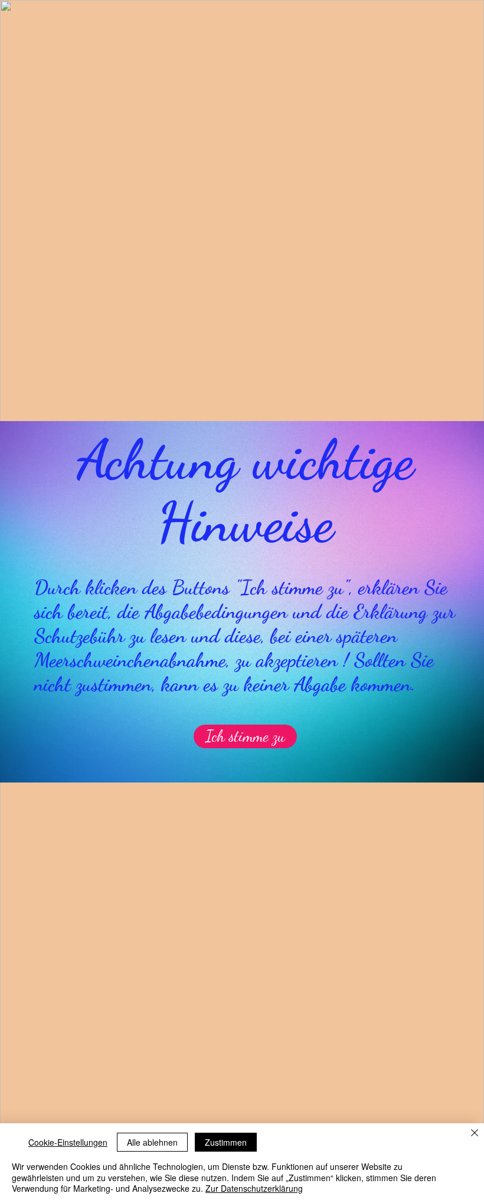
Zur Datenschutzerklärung (254, 1188)
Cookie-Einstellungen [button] (67, 1142)
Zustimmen (226, 1142)
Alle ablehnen (152, 1142)
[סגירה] (474, 1134)
